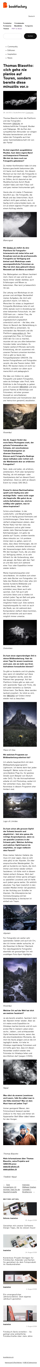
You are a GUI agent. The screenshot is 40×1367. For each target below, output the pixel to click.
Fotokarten (7, 26)
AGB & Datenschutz (30, 1362)
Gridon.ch (11, 248)
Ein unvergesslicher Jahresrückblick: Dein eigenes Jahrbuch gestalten (17, 1297)
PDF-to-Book (17, 28)
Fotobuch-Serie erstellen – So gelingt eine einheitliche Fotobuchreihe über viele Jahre (17, 1334)
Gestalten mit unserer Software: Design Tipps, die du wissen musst (19, 1227)
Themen (6, 28)
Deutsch (31, 16)
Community (12, 47)
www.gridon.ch (19, 333)
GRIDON (16, 124)
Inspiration (12, 54)
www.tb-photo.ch (11, 1167)
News (9, 58)
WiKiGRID (23, 387)
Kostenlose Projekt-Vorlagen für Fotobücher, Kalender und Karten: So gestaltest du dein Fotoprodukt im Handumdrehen (19, 1261)
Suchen (30, 36)
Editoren (11, 50)
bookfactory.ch (8, 1357)
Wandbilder (18, 26)
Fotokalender (19, 23)
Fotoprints (29, 26)
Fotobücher (7, 23)
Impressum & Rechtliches (13, 1362)
